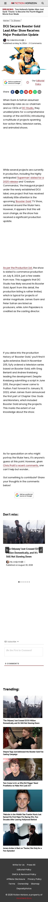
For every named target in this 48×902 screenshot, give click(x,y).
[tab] (19, 582)
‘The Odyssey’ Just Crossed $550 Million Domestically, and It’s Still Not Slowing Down (23, 552)
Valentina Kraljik (17, 40)
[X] (17, 92)
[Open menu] (5, 3)
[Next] (41, 550)
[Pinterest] (26, 92)
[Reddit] (30, 92)
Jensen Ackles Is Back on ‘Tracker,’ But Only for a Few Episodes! (22, 849)
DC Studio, (28, 108)
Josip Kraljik (18, 562)
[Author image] (4, 40)
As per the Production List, (18, 267)
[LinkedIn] (21, 92)
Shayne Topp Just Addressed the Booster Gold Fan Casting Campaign (23, 753)
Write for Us (18, 864)
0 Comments (35, 43)
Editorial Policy (24, 869)
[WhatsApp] (35, 92)
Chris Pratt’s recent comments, (21, 465)
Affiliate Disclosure (16, 879)
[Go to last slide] (7, 550)
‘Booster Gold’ (23, 201)
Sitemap (35, 883)
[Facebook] (12, 92)
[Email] (39, 92)
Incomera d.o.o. (24, 898)
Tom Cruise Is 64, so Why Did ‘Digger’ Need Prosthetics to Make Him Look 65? (20, 784)
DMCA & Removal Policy (24, 874)
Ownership (23, 883)
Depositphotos (24, 888)
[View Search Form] (42, 3)
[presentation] (24, 532)
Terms (12, 883)
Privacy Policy (34, 879)
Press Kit (31, 864)
